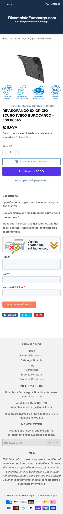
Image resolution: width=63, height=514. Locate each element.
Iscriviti (53, 442)
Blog (31, 365)
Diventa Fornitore (31, 374)
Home (5, 38)
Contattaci (31, 369)
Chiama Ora (23, 137)
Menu (9, 4)
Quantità (7, 146)
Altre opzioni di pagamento (31, 180)
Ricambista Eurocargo (23, 495)
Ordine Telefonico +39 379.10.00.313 (32, 106)
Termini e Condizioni (31, 379)
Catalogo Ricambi (31, 360)
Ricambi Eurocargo (31, 355)
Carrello (55, 3)
